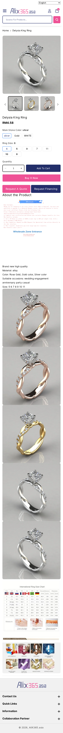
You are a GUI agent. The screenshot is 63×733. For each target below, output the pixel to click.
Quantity (7, 161)
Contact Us (9, 696)
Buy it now (31, 178)
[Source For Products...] (56, 19)
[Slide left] (5, 104)
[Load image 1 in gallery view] (15, 103)
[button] (4, 10)
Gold (17, 136)
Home (5, 30)
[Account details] (49, 11)
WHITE (28, 136)
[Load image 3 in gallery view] (47, 103)
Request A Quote (16, 188)
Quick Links (9, 703)
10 (8, 155)
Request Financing (45, 188)
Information (9, 711)
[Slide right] (58, 104)
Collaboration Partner (16, 718)
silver (7, 136)
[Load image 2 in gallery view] (31, 103)
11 (49, 149)
